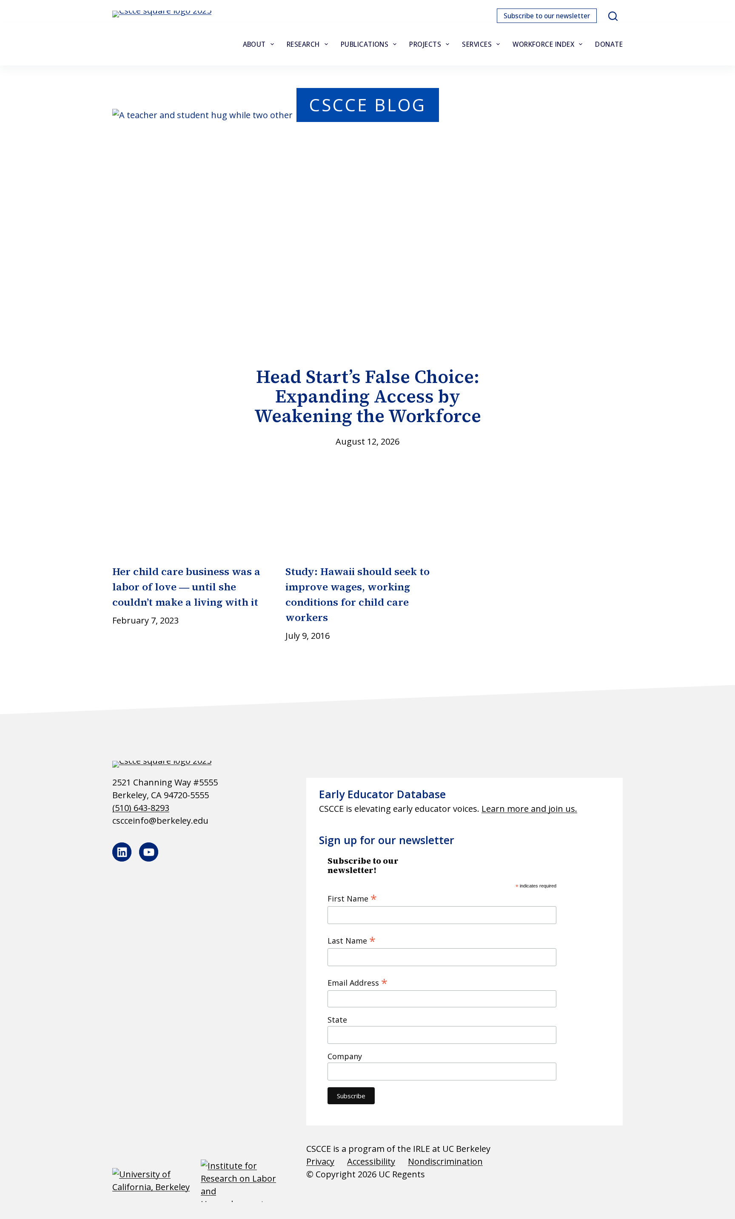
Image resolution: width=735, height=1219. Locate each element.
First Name (352, 898)
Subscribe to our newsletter (547, 15)
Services (477, 44)
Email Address (357, 982)
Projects (425, 44)
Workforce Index (543, 44)
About (254, 44)
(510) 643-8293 (140, 808)
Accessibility (371, 1161)
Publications (365, 44)
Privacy (320, 1161)
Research (303, 44)
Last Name (352, 940)
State (337, 1020)
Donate (609, 44)
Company (345, 1056)
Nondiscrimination (445, 1161)
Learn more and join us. (529, 808)
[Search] (613, 16)
